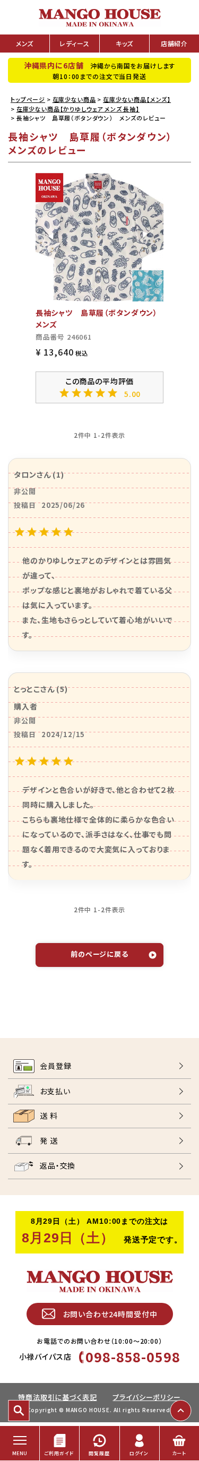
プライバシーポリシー (146, 1397)
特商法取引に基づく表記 (57, 1397)
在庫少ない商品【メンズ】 (137, 99)
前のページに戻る (99, 954)
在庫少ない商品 (74, 99)
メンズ (25, 43)
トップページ (28, 99)
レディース (74, 43)
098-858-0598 (132, 1356)
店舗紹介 (174, 43)
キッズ (125, 43)
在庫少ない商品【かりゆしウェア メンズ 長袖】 (78, 109)
